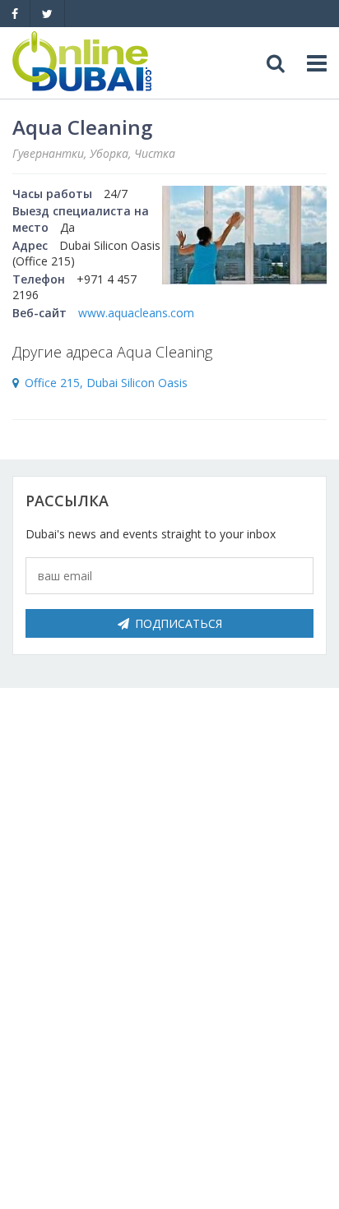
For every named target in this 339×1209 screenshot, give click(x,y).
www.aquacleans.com (136, 313)
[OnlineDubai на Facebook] (15, 13)
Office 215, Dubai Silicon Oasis (106, 382)
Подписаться (178, 623)
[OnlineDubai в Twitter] (47, 13)
